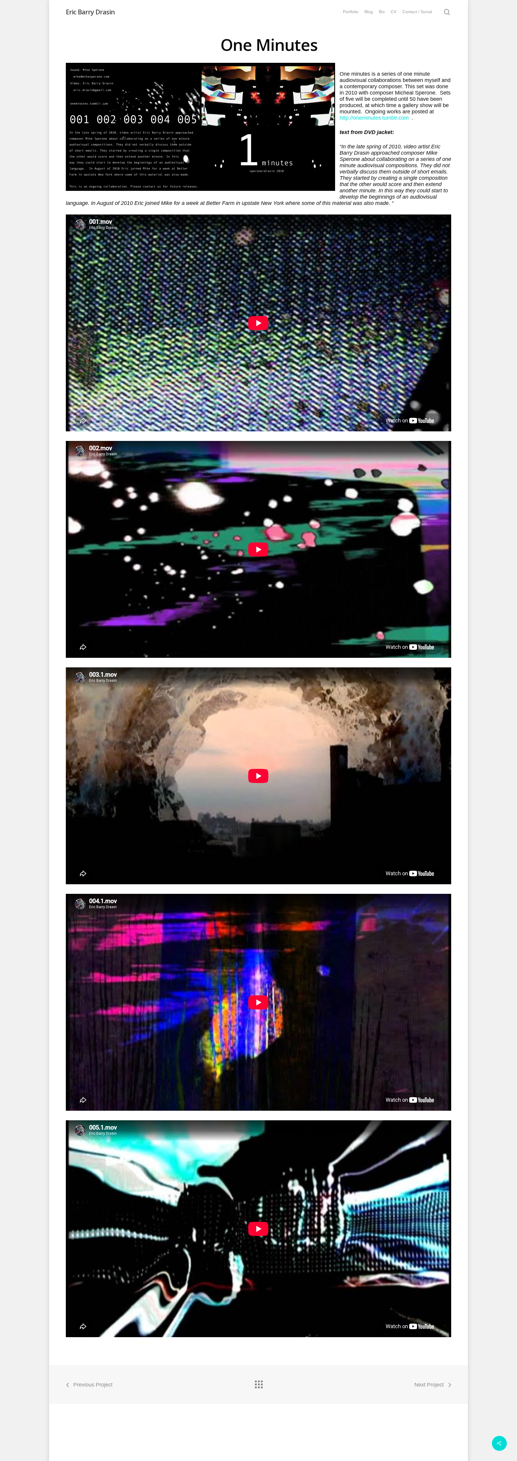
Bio (382, 11)
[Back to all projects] (258, 1383)
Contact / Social (417, 11)
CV (393, 11)
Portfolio (350, 11)
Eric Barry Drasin (90, 11)
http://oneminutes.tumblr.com (375, 118)
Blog (368, 11)
